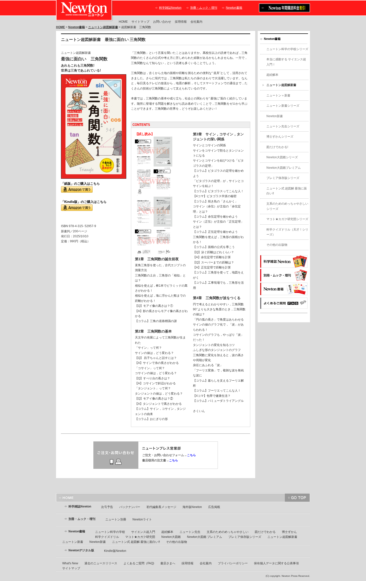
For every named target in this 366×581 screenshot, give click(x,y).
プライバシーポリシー (233, 563)
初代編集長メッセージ (161, 507)
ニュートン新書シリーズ (282, 105)
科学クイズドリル (107, 537)
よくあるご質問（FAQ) (138, 563)
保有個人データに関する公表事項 (276, 563)
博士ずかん (289, 532)
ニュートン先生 (190, 532)
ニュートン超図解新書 (103, 27)
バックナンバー (129, 507)
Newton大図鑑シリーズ (282, 157)
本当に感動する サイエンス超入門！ (286, 62)
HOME (123, 21)
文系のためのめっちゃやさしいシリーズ (287, 206)
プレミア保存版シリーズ (282, 178)
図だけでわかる (265, 532)
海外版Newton (192, 507)
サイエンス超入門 (143, 532)
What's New (70, 563)
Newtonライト (142, 519)
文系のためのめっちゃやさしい (227, 532)
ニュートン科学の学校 (110, 532)
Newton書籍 (234, 7)
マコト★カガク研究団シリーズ (287, 219)
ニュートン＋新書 (278, 95)
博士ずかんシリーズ (279, 136)
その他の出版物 (276, 245)
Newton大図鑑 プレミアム (204, 537)
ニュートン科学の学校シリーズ (287, 49)
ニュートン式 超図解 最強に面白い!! (286, 191)
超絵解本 (272, 75)
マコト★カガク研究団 (140, 537)
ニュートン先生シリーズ (282, 126)
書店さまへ (167, 563)
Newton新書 (274, 116)
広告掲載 (214, 507)
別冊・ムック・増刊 (203, 7)
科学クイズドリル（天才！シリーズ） (287, 232)
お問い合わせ (162, 21)
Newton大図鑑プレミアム (283, 167)
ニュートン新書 (72, 542)
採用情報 (181, 21)
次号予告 (107, 507)
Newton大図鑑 (171, 537)
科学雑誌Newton (170, 7)
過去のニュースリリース (100, 563)
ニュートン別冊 (115, 519)
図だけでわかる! (277, 147)
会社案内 (196, 21)
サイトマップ (140, 21)
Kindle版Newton (115, 551)
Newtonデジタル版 (81, 550)
